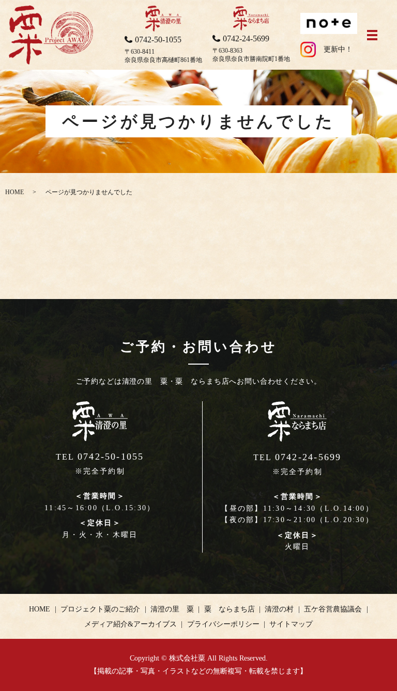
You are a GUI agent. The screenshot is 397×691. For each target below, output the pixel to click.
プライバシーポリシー (223, 624)
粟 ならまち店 (229, 609)
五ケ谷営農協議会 (333, 609)
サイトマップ (291, 624)
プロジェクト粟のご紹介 (100, 609)
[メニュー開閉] (372, 35)
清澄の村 (279, 609)
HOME (14, 192)
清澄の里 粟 (172, 609)
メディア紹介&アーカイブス (130, 624)
